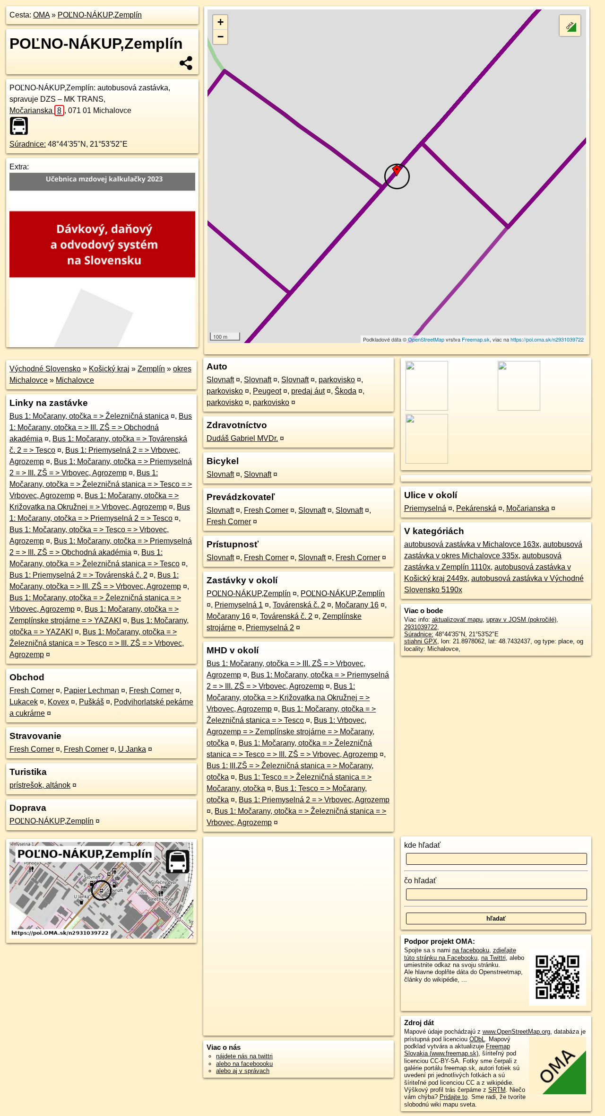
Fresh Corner (31, 690)
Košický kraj (109, 369)
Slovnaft (220, 380)
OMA (41, 15)
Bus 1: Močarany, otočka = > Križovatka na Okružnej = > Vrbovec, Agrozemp (288, 697)
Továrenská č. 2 (299, 605)
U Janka (132, 749)
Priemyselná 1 (239, 605)
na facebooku (470, 950)
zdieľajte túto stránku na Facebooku (460, 954)
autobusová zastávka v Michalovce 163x (471, 544)
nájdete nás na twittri (244, 1056)
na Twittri (493, 957)
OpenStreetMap (426, 339)
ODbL (477, 1039)
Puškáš (91, 702)
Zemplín (151, 369)
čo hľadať (420, 881)
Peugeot (267, 391)
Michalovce (75, 380)
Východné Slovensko (45, 369)
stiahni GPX (420, 641)
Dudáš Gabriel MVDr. (242, 438)
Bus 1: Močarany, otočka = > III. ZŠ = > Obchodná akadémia (100, 427)
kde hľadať (422, 845)
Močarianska (35, 110)
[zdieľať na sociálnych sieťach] (186, 62)
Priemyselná (425, 508)
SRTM (497, 1089)
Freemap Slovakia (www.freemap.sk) (457, 1050)
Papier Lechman (91, 690)
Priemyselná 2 (270, 628)
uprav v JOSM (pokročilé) (521, 619)
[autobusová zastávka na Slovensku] (22, 126)
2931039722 (420, 627)
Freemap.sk (476, 339)
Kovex (58, 702)
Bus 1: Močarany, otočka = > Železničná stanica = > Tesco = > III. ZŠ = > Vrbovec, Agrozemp (96, 643)
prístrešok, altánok (39, 785)
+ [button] (220, 22)
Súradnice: (27, 144)
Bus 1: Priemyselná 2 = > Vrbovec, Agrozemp (314, 800)
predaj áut (308, 391)
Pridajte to (453, 1096)
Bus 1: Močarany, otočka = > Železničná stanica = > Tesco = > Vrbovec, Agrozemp (100, 484)
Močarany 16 (357, 605)
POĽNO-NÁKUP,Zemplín (100, 15)
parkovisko (337, 380)
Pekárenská (476, 508)
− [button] (220, 37)
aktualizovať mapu (457, 619)
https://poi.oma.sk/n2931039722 (547, 339)
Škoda (345, 391)
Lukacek (23, 702)
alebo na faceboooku (244, 1063)
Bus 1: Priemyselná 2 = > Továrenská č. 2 (78, 575)
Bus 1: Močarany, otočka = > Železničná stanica (89, 416)
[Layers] (570, 25)
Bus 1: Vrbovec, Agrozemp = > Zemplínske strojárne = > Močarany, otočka (290, 731)
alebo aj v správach (242, 1070)
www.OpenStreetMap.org (516, 1031)
